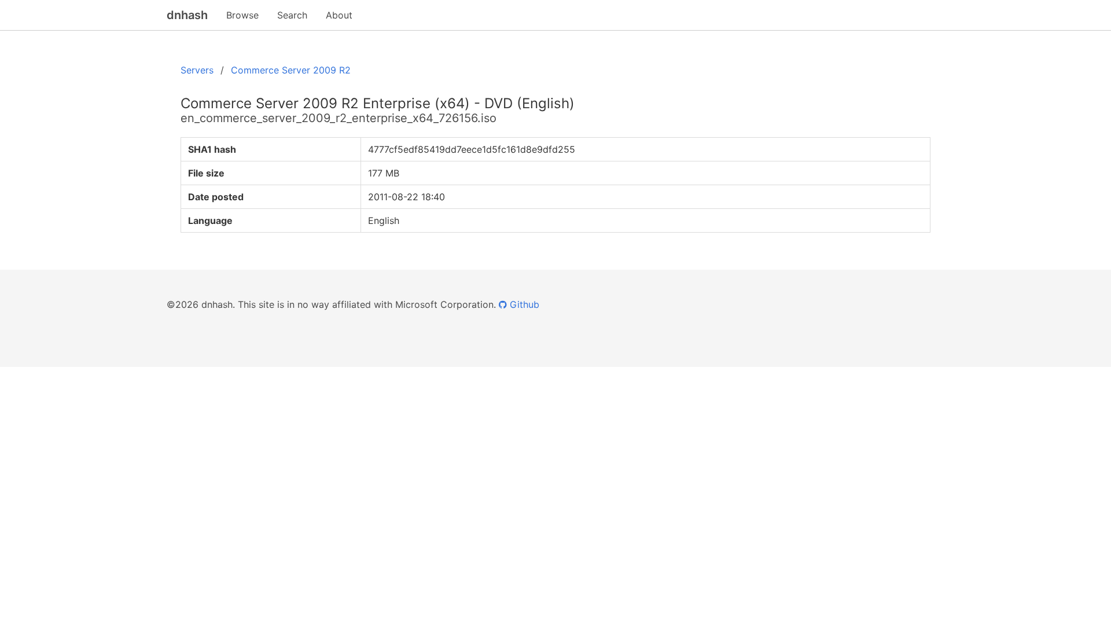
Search (292, 15)
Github (523, 304)
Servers (197, 70)
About (339, 15)
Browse (242, 15)
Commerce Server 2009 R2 (291, 70)
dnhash (187, 15)
